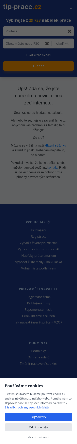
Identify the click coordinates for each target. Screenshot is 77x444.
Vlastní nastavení (38, 437)
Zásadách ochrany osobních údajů (27, 407)
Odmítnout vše (38, 427)
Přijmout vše (38, 417)
